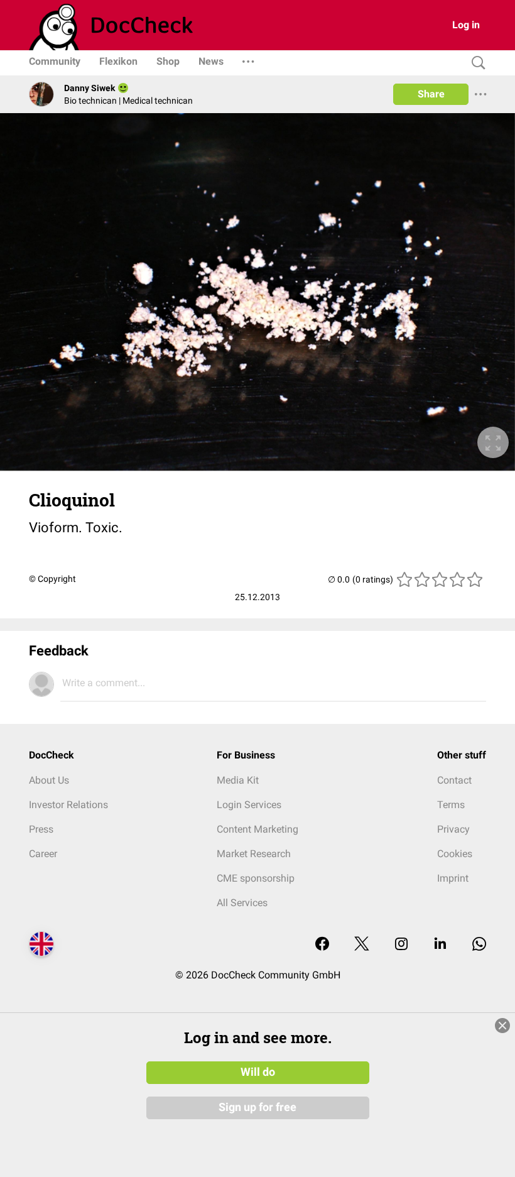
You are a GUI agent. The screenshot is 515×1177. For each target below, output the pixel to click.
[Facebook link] (322, 945)
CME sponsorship (256, 878)
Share (431, 94)
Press (41, 829)
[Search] (475, 63)
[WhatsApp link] (479, 945)
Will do (258, 1072)
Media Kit (238, 780)
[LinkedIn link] (440, 945)
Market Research (254, 854)
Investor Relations (68, 805)
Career (43, 854)
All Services (242, 903)
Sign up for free (257, 1107)
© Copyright (52, 579)
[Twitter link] (361, 945)
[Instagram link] (401, 945)
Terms (451, 805)
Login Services (249, 805)
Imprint (453, 878)
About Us (49, 780)
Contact (454, 780)
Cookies (454, 854)
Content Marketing (257, 829)
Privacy (453, 829)
